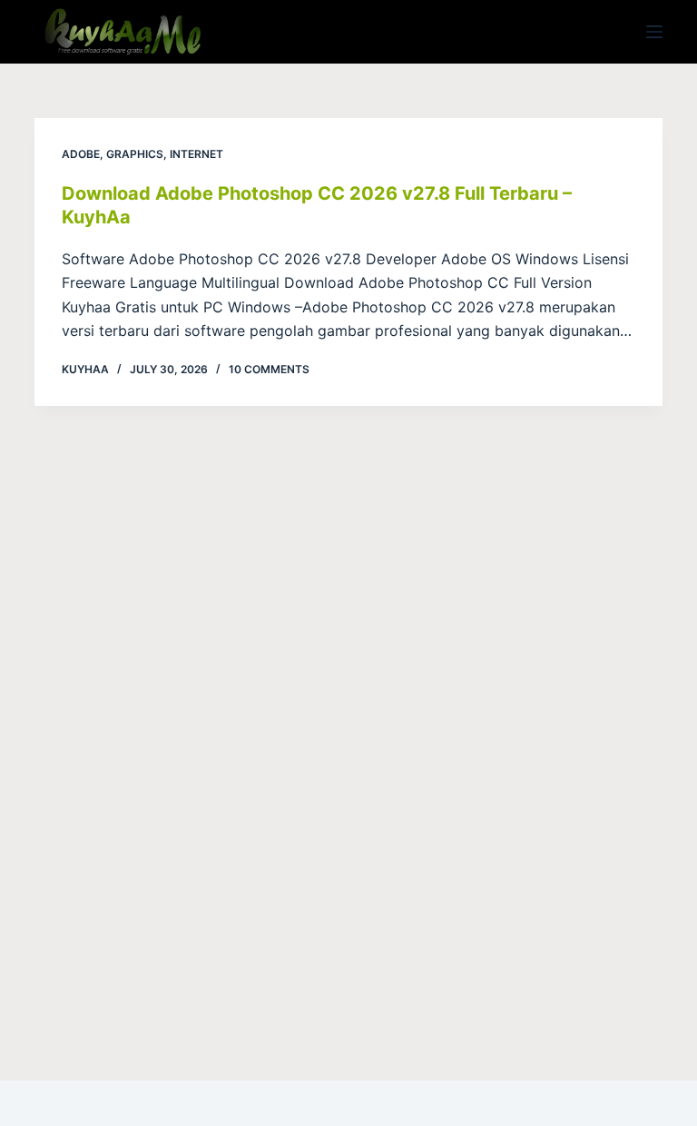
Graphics (134, 154)
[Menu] (654, 32)
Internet (196, 154)
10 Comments (269, 369)
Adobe (81, 154)
